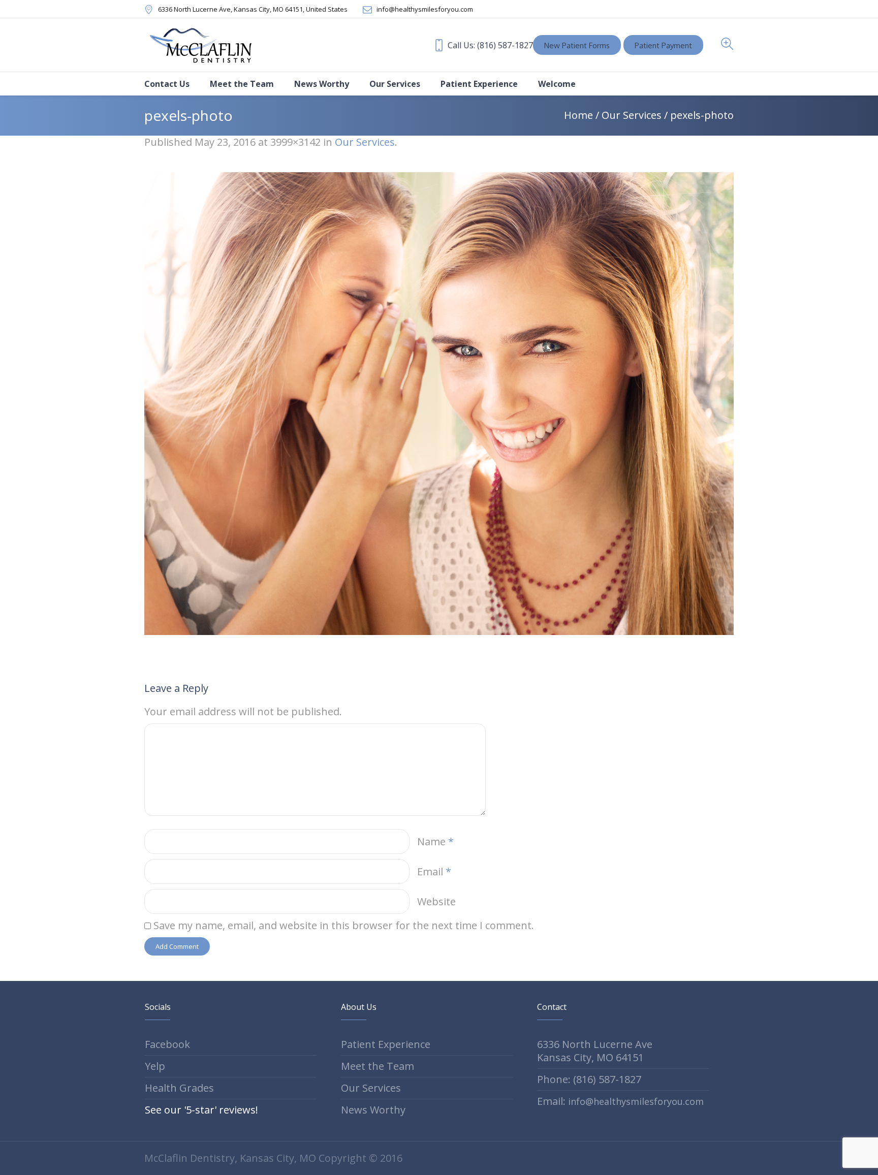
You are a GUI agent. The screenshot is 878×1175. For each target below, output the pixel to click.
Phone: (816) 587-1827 (589, 1079)
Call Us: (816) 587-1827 (490, 45)
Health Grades (179, 1088)
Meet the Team (377, 1066)
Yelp (155, 1066)
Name (435, 841)
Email (434, 871)
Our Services (632, 115)
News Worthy (373, 1110)
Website (436, 901)
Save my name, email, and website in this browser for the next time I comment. (343, 925)
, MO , (253, 9)
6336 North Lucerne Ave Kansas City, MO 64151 (594, 1050)
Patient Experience (385, 1044)
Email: (620, 1101)
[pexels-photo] (439, 403)
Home (578, 115)
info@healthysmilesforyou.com (425, 9)
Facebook (167, 1044)
